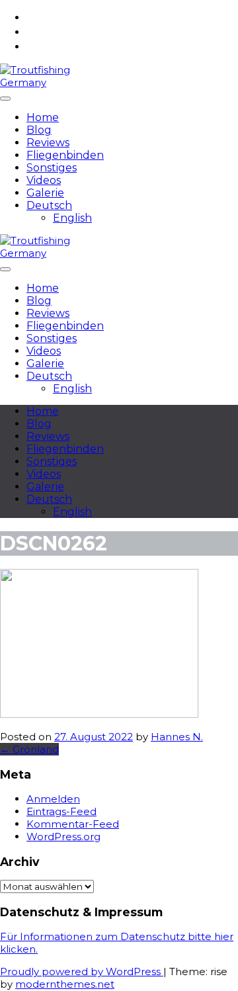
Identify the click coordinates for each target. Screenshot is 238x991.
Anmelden (53, 799)
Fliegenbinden (65, 155)
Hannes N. (177, 736)
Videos (43, 180)
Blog (39, 130)
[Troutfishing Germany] (35, 82)
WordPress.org (63, 836)
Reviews (47, 142)
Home (42, 117)
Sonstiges (51, 167)
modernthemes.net (64, 984)
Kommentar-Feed (72, 824)
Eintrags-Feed (61, 811)
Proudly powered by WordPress (81, 971)
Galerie (45, 193)
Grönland (29, 749)
